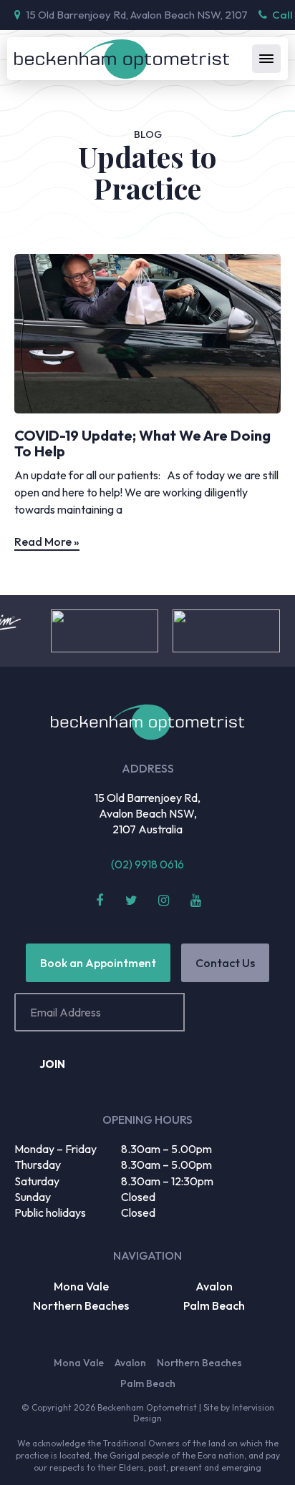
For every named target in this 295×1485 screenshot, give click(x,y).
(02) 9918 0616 (147, 864)
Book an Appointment (98, 963)
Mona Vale (81, 1286)
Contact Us (225, 963)
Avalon (214, 1286)
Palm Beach (214, 1305)
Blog (148, 134)
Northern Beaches (81, 1305)
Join (52, 1064)
